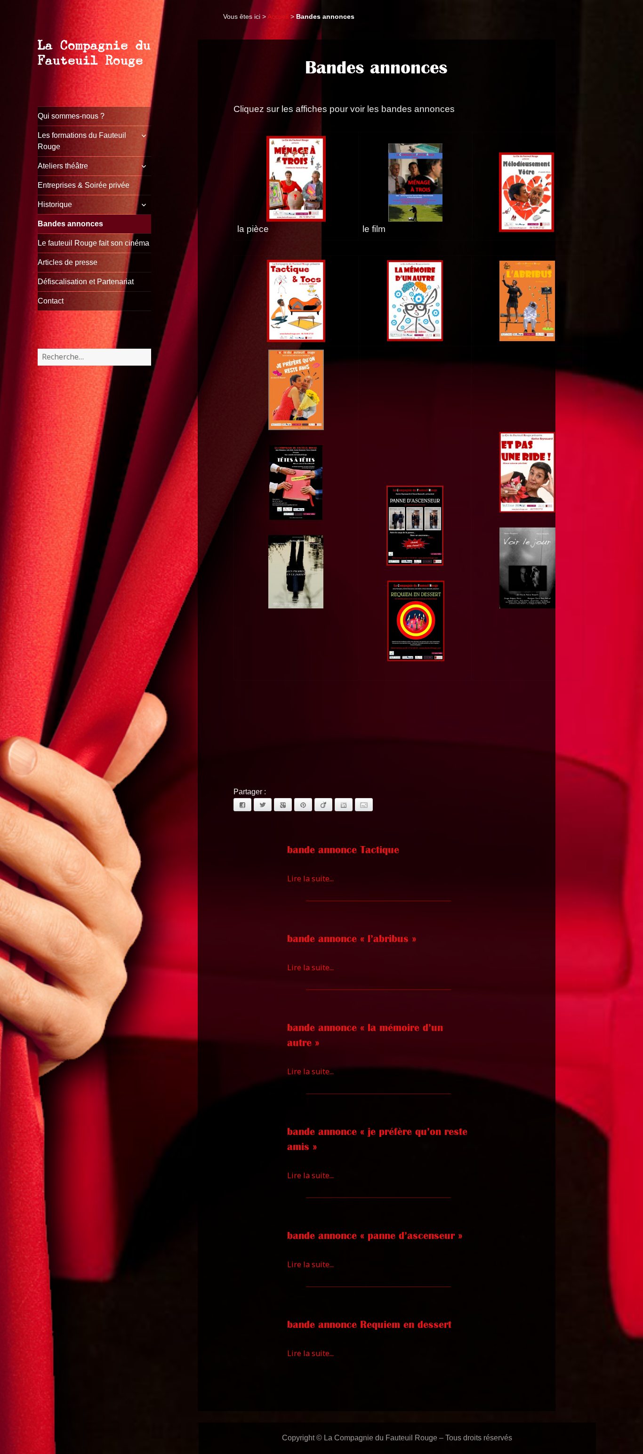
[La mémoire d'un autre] (415, 300)
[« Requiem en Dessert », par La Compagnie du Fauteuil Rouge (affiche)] (415, 620)
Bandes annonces (70, 224)
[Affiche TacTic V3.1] (296, 300)
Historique (55, 204)
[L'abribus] (527, 300)
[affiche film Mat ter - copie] (415, 183)
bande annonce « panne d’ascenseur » (374, 1236)
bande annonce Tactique (343, 850)
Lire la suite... (310, 878)
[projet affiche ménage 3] (295, 179)
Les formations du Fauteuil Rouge (82, 141)
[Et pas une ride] (527, 472)
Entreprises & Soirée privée (83, 185)
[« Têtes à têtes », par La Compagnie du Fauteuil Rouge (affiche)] (295, 482)
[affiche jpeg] (526, 192)
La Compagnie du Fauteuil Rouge (94, 52)
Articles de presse (67, 262)
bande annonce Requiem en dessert (369, 1324)
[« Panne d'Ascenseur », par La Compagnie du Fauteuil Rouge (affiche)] (414, 526)
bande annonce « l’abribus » (351, 939)
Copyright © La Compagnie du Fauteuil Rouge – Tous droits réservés (397, 1438)
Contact (51, 301)
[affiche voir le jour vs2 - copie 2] (527, 567)
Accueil (278, 16)
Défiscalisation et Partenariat (86, 282)
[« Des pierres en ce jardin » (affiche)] (295, 571)
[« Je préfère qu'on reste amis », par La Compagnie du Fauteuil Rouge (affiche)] (295, 390)
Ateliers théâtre (63, 166)
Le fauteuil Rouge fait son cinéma (93, 243)
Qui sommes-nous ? (71, 116)
